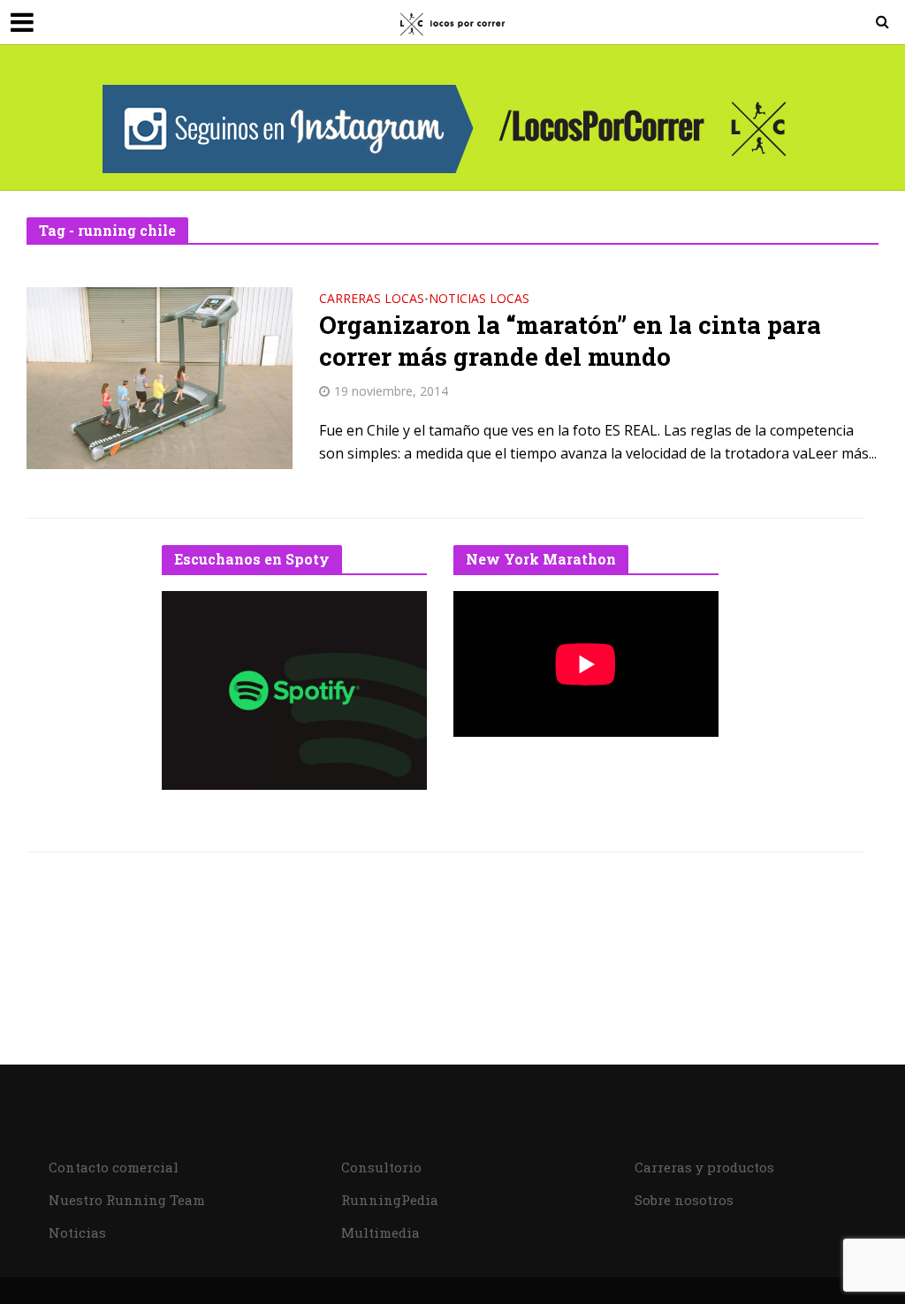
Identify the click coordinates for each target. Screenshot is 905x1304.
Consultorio (381, 1167)
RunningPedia (389, 1200)
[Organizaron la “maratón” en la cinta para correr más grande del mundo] (160, 376)
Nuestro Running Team (127, 1200)
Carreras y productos (704, 1167)
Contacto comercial (114, 1167)
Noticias (77, 1232)
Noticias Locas (479, 299)
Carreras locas (371, 299)
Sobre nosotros (684, 1200)
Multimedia (380, 1232)
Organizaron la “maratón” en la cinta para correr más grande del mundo (570, 341)
